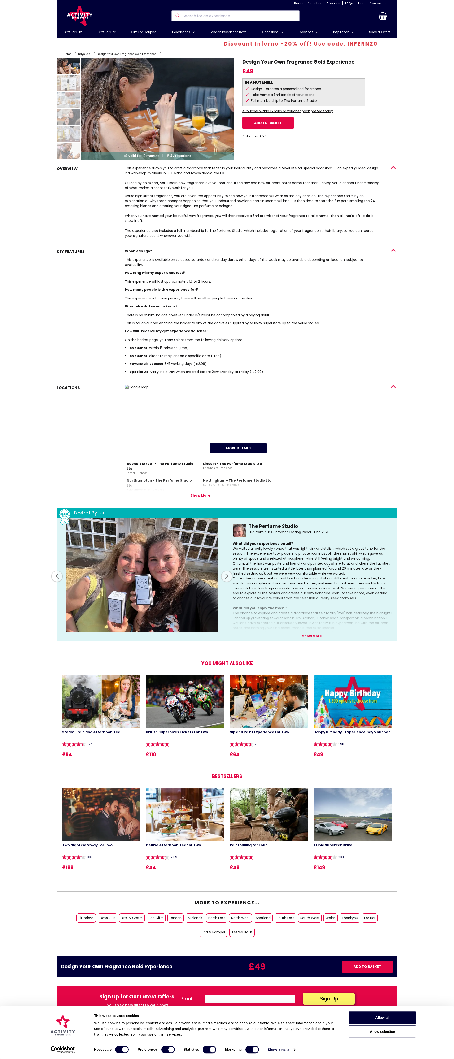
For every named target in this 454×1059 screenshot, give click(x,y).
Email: (187, 999)
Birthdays (86, 918)
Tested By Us (242, 932)
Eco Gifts (156, 918)
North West (240, 918)
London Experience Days (228, 32)
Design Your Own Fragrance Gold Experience (126, 54)
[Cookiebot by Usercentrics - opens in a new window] (62, 1049)
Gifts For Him (73, 32)
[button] (383, 16)
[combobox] (235, 15)
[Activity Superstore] (79, 16)
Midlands (195, 918)
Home (67, 54)
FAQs (349, 3)
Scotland (263, 918)
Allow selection (382, 1031)
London (176, 918)
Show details (278, 1050)
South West (309, 918)
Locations (306, 32)
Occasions (270, 32)
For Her (369, 918)
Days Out (84, 54)
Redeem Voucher (308, 3)
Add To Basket (268, 123)
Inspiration (341, 32)
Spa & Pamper (213, 932)
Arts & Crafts (132, 918)
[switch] (168, 1049)
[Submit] (177, 16)
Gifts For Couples (144, 32)
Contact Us (378, 3)
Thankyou (350, 918)
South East (285, 918)
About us (333, 3)
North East (216, 918)
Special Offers (379, 32)
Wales (331, 918)
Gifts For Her (107, 32)
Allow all (382, 1018)
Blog (361, 3)
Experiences (181, 32)
